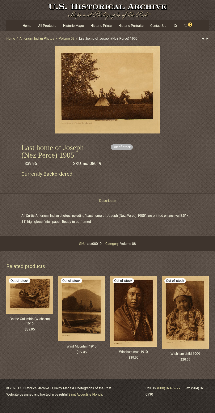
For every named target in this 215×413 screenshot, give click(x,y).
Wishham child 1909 (185, 354)
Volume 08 (67, 39)
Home (27, 26)
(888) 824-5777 (168, 388)
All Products (47, 26)
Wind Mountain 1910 (82, 346)
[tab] (107, 200)
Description (107, 201)
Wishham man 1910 (133, 352)
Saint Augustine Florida (85, 394)
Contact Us (158, 26)
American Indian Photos (37, 39)
